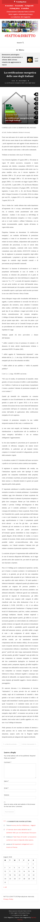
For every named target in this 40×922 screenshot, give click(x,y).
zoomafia (19, 6)
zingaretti (29, 6)
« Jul (5, 887)
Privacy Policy (8, 899)
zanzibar (26, 8)
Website (6, 795)
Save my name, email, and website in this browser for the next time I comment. (19, 805)
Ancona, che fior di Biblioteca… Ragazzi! (23, 825)
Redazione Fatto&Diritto (26, 115)
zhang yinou (15, 8)
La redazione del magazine (20, 17)
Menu (21, 50)
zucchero (9, 6)
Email (6, 788)
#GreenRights (10, 111)
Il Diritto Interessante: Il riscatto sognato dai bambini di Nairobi (30, 744)
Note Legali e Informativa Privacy (21, 14)
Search (19, 42)
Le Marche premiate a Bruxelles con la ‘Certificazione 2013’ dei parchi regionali (12, 744)
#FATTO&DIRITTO (20, 35)
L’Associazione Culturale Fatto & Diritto (21, 12)
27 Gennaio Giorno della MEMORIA (17, 829)
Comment (7, 762)
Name (6, 781)
